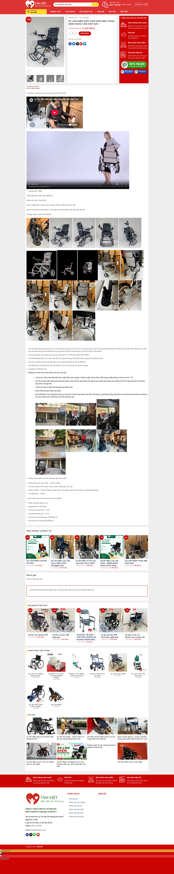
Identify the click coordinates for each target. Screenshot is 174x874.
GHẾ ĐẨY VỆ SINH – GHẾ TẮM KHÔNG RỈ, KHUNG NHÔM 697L (86, 637)
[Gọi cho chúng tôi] (34, 834)
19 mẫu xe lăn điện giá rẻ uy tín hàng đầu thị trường (101, 738)
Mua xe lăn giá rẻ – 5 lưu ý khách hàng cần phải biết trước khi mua (133, 738)
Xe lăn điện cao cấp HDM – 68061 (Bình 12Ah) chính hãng (109, 563)
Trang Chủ (55, 12)
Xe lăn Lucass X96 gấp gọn (60, 636)
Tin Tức (112, 12)
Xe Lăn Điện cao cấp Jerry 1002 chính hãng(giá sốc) (60, 563)
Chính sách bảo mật (76, 813)
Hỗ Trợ (124, 12)
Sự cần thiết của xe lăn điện (130, 762)
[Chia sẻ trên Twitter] (73, 44)
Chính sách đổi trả (75, 806)
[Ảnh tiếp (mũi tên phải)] (8, 870)
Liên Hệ (100, 12)
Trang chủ (72, 18)
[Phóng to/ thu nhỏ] (2, 862)
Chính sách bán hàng (76, 817)
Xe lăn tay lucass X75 (38, 635)
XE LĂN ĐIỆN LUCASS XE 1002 (36, 562)
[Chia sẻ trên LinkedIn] (84, 44)
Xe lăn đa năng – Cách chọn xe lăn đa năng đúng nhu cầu (70, 738)
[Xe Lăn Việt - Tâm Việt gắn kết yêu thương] (38, 4)
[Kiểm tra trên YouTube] (38, 834)
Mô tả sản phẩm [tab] (32, 88)
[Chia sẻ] (14, 862)
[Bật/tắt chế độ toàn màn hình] (8, 862)
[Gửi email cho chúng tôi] (31, 834)
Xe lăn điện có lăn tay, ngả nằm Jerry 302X (86, 562)
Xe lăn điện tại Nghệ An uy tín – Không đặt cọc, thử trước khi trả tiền (71, 764)
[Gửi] (94, 4)
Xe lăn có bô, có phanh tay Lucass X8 (135, 636)
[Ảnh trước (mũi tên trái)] (2, 870)
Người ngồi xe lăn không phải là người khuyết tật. (101, 746)
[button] (126, 5)
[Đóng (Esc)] (20, 862)
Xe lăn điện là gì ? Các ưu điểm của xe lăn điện (40, 763)
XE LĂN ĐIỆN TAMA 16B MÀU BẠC (136, 562)
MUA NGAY (85, 33)
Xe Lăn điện (84, 18)
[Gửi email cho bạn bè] (77, 44)
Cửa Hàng (70, 12)
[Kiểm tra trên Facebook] (27, 834)
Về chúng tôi (73, 799)
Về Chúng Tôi (85, 12)
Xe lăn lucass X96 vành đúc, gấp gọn (109, 636)
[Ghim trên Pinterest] (81, 44)
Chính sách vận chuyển (77, 802)
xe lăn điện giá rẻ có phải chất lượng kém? (39, 738)
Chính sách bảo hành (76, 809)
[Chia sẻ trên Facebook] (70, 44)
